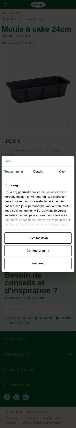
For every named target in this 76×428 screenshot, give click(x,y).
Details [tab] (38, 171)
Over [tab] (62, 171)
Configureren (36, 250)
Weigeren (38, 263)
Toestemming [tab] (13, 171)
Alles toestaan (38, 238)
